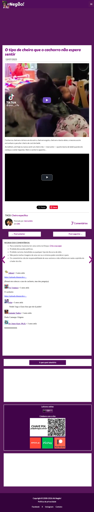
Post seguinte (75, 234)
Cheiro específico (20, 215)
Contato (59, 507)
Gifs (18, 224)
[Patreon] (59, 443)
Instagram (49, 507)
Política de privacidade (47, 502)
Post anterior (18, 234)
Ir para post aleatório (47, 362)
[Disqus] (47, 299)
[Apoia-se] (36, 443)
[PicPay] (48, 443)
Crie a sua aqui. (56, 246)
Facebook (36, 507)
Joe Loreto (28, 221)
